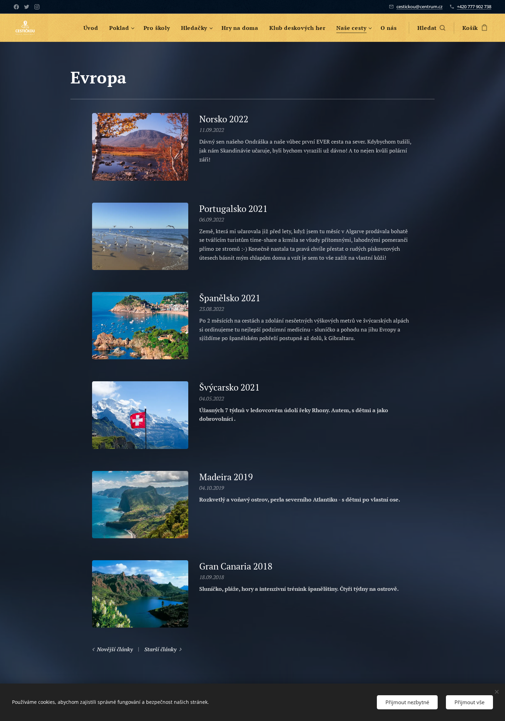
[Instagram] (37, 7)
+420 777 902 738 (474, 6)
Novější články (115, 649)
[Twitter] (26, 7)
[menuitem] (93, 27)
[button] (431, 27)
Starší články (160, 649)
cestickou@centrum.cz (419, 6)
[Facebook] (16, 7)
